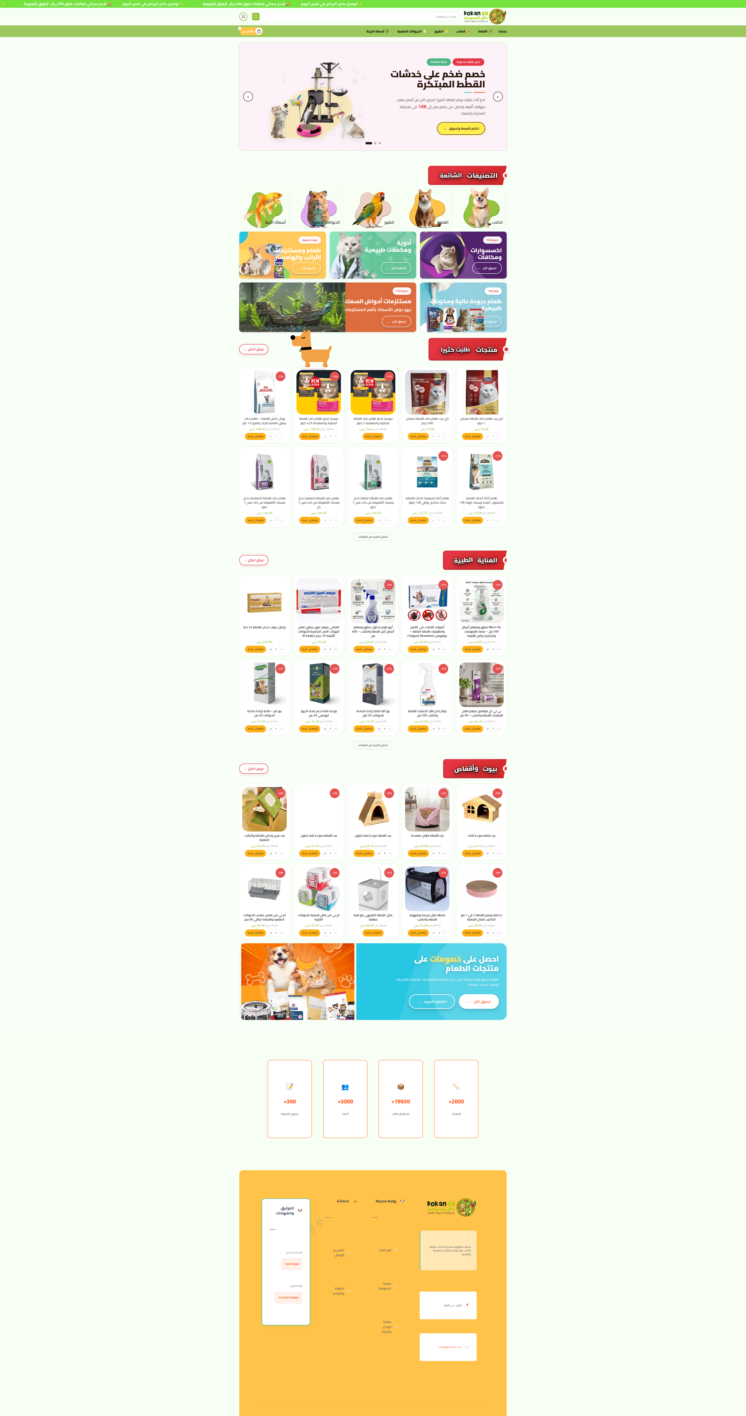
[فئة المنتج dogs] (481, 206)
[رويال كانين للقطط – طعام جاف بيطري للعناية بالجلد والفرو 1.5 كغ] (264, 392)
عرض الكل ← (254, 349)
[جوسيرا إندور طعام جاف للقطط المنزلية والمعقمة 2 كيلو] (373, 392)
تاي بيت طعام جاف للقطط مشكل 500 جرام (427, 421)
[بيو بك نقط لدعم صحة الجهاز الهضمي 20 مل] (318, 685)
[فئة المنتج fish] (264, 206)
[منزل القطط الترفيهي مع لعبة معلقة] (373, 889)
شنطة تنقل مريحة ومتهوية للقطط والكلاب (427, 917)
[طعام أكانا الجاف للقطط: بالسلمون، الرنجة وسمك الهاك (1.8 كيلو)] (481, 472)
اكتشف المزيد (435, 1001)
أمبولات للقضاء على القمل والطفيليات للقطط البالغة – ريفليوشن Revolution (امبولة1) (427, 631)
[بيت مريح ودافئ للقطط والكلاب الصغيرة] (264, 809)
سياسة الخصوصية (384, 1285)
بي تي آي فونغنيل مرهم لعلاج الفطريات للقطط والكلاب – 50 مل (481, 713)
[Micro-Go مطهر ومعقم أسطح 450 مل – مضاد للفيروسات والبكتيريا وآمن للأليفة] (481, 601)
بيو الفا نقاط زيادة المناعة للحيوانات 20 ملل (373, 713)
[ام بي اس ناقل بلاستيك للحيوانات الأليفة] (318, 889)
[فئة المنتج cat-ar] (427, 206)
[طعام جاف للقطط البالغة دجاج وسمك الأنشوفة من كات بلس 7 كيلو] (373, 472)
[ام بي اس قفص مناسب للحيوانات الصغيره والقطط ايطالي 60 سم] (264, 889)
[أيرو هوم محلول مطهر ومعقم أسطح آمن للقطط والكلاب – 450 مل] (373, 601)
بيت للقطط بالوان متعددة (427, 835)
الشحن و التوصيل (339, 1252)
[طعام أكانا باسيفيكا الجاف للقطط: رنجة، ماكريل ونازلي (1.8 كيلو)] (427, 472)
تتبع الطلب (385, 1250)
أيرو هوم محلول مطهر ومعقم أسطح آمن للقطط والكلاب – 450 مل (373, 631)
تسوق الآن (471, 125)
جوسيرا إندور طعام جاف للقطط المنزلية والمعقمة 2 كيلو (373, 421)
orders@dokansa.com (450, 1347)
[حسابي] (243, 16)
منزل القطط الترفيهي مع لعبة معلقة (373, 917)
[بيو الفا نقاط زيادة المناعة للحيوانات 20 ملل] (373, 685)
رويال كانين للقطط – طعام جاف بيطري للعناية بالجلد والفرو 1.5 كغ (264, 421)
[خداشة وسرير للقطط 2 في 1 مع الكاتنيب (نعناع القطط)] (481, 889)
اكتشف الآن (398, 268)
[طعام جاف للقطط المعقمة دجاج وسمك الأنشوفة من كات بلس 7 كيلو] (264, 472)
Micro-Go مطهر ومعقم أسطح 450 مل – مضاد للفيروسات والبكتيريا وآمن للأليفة (481, 631)
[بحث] (256, 16)
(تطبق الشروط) (36, 4)
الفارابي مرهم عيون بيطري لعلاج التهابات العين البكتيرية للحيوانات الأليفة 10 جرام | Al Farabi (319, 631)
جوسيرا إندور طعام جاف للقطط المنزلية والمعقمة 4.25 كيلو (318, 421)
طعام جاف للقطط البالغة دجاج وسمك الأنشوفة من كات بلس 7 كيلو (373, 502)
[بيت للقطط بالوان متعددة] (427, 809)
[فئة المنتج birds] (373, 206)
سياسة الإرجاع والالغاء (386, 1326)
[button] (472, 436)
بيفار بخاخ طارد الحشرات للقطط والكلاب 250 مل (427, 713)
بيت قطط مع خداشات (481, 835)
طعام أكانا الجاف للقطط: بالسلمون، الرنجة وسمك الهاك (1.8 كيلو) (481, 502)
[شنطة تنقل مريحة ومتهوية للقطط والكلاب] (427, 889)
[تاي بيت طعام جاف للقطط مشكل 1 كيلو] (481, 392)
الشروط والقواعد (338, 1290)
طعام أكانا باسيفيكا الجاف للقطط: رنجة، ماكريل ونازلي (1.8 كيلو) (427, 500)
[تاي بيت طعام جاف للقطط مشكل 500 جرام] (427, 392)
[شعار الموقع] (485, 16)
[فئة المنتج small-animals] (319, 206)
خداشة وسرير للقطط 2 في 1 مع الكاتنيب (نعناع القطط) (481, 917)
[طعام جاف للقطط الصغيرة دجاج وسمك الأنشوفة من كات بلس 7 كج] (318, 472)
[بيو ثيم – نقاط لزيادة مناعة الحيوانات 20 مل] (264, 685)
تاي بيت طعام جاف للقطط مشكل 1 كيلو (481, 421)
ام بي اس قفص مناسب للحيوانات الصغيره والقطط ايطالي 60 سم (264, 917)
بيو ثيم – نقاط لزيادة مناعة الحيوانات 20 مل (264, 713)
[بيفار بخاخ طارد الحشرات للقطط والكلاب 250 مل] (427, 685)
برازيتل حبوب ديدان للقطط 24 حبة (264, 627)
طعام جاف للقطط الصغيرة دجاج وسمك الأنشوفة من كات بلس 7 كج (318, 502)
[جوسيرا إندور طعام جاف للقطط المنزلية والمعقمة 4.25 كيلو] (318, 392)
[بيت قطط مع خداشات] (481, 809)
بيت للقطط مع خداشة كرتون (373, 835)
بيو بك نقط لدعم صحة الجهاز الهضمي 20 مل (319, 713)
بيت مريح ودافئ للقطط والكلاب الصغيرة (264, 837)
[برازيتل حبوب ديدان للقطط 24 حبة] (264, 601)
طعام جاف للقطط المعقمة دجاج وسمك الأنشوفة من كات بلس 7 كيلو (264, 502)
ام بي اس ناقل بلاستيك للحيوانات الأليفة (319, 917)
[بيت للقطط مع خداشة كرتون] (373, 809)
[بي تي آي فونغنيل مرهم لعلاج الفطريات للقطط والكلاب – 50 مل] (481, 685)
